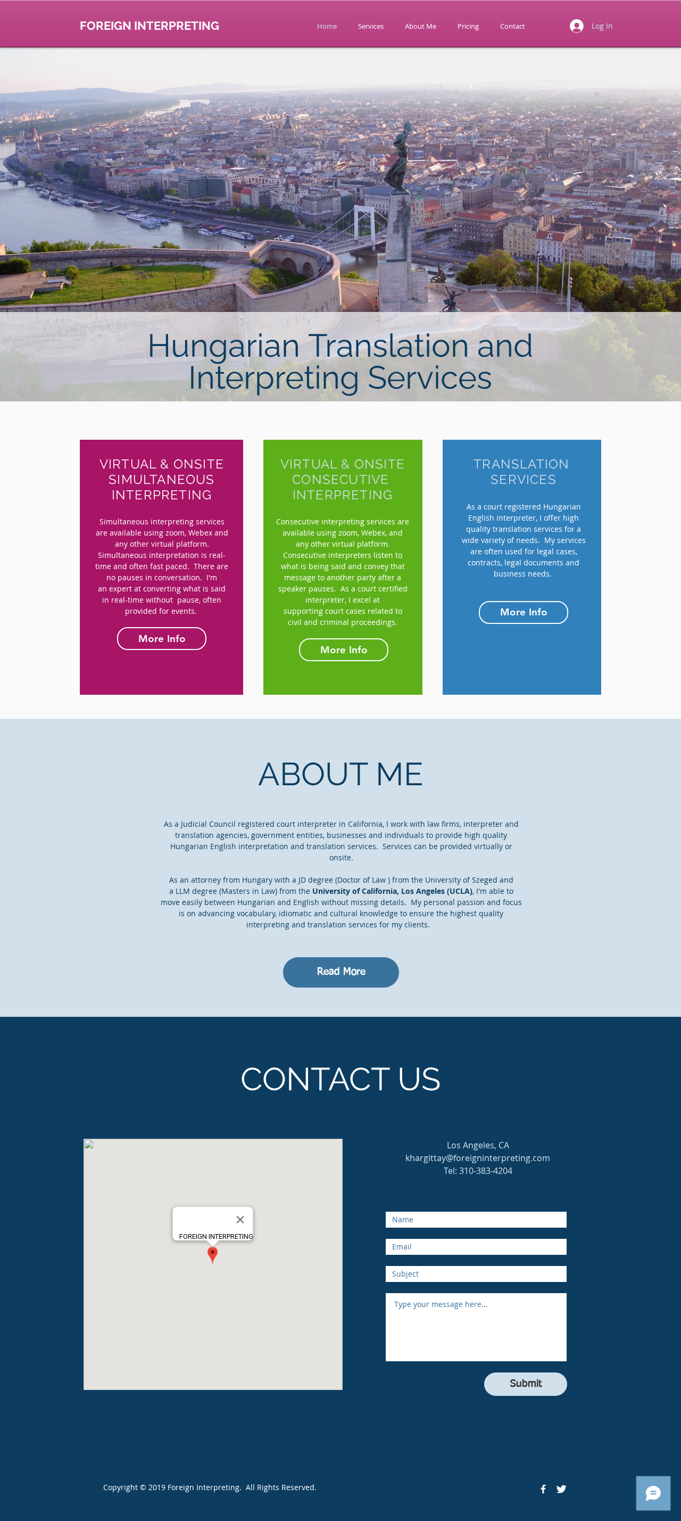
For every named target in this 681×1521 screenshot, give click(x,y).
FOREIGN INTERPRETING (149, 25)
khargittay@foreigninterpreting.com (477, 1158)
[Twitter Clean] (561, 1489)
